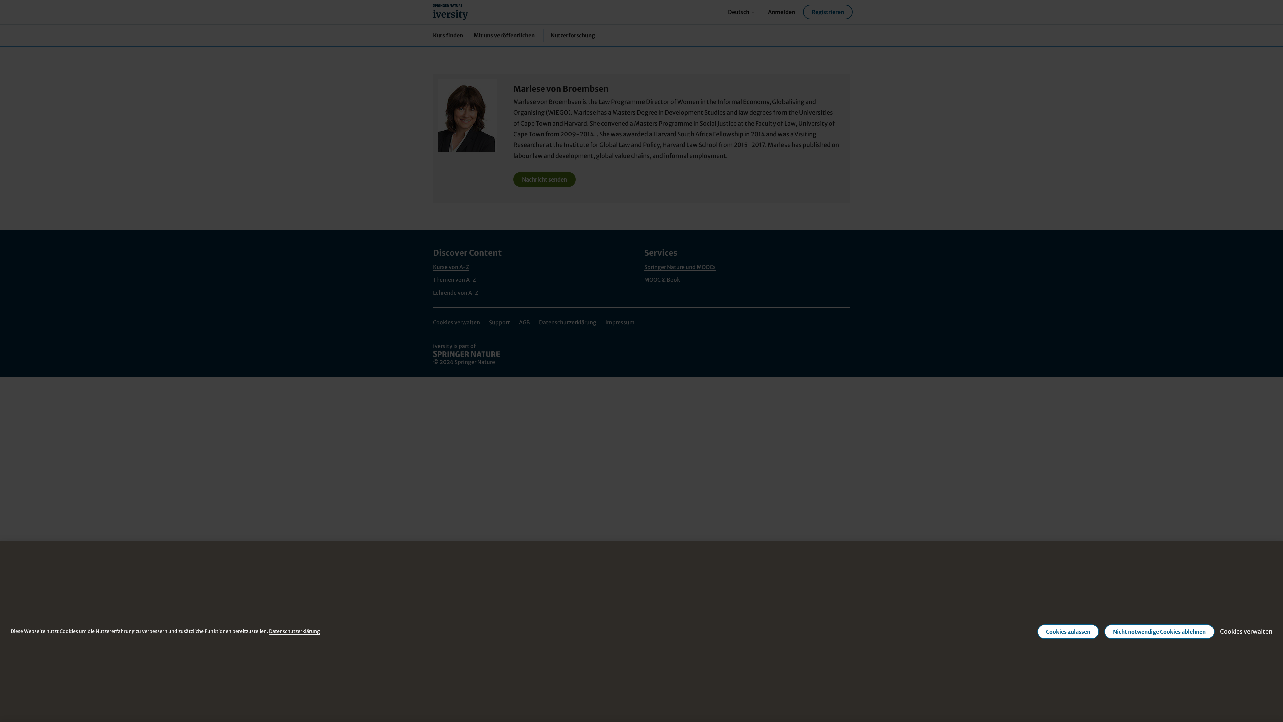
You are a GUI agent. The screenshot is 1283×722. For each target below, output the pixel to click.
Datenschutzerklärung (294, 631)
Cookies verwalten (1246, 631)
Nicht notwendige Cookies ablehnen (1159, 631)
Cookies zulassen (1068, 631)
